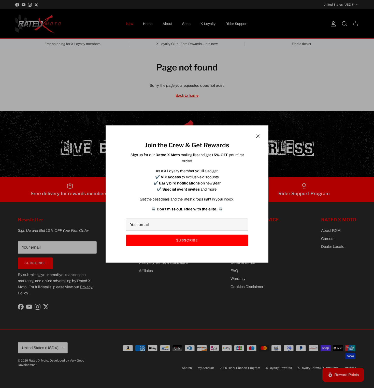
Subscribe (187, 240)
